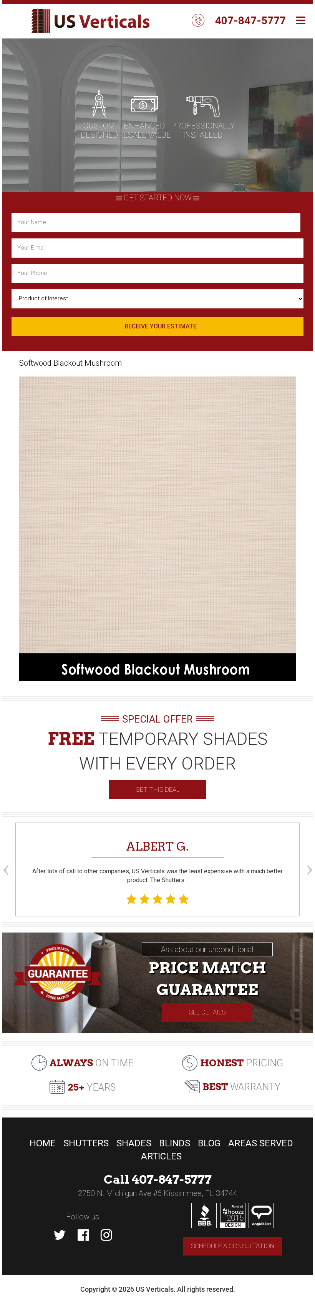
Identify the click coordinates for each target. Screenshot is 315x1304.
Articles (161, 1156)
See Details (207, 1012)
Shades (133, 1143)
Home (43, 1143)
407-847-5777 (250, 20)
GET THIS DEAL (157, 789)
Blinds (174, 1143)
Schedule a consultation (232, 1246)
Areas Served (260, 1143)
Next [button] (309, 855)
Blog (209, 1143)
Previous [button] (6, 855)
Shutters (86, 1143)
